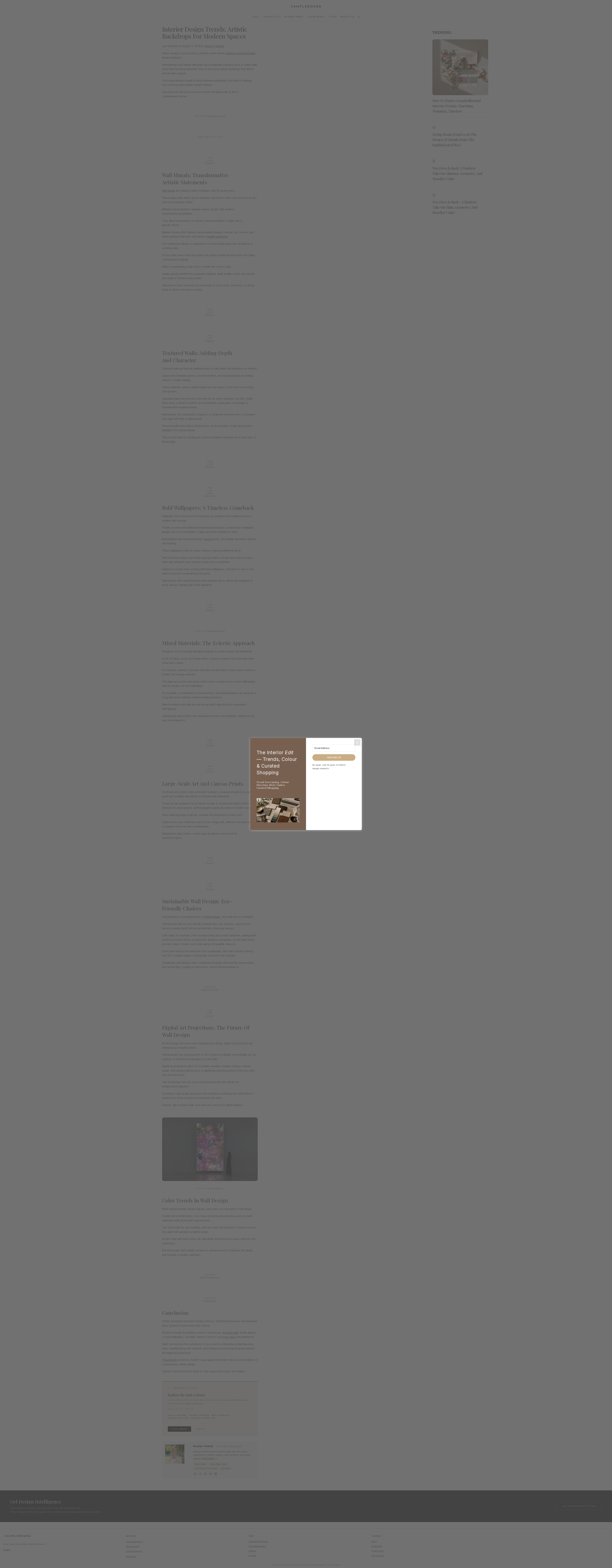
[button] (278, 811)
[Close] (357, 742)
